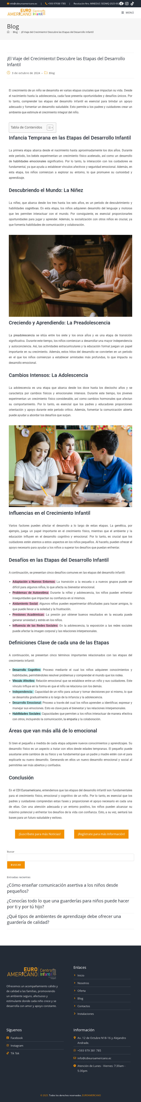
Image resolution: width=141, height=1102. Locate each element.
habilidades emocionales (29, 161)
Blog (52, 73)
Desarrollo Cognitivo (26, 670)
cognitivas (31, 208)
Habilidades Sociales (26, 713)
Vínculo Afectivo (23, 681)
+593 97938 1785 (57, 3)
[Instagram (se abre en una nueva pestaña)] (127, 3)
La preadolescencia (22, 335)
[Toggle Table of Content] (48, 127)
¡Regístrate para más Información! (101, 834)
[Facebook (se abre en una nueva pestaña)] (121, 3)
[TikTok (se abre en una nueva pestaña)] (132, 3)
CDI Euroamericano (28, 790)
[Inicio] (8, 32)
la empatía (70, 719)
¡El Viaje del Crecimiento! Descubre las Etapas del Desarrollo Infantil (57, 32)
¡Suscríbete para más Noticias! (40, 834)
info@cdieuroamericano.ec (23, 3)
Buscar (10, 851)
